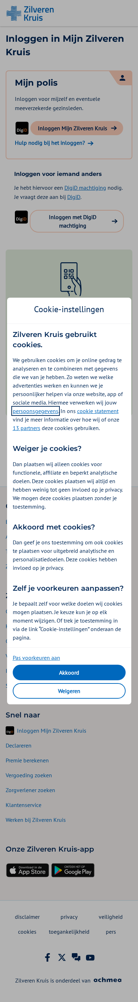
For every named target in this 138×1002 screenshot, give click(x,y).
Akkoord (69, 672)
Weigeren (69, 690)
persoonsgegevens (35, 410)
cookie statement (98, 410)
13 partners (26, 427)
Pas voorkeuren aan (36, 657)
